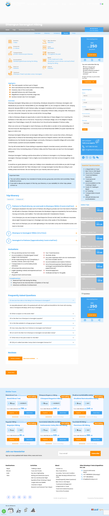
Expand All (10, 199)
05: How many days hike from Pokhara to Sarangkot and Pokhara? (30, 328)
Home (7, 30)
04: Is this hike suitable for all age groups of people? (26, 323)
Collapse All (19, 199)
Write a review (15, 358)
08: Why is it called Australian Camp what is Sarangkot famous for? (31, 342)
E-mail (83, 100)
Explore (11, 413)
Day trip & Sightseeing (37, 473)
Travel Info (54, 4)
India (7, 473)
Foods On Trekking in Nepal (91, 188)
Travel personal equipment (90, 180)
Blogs (64, 4)
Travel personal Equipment (63, 484)
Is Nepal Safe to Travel (92, 169)
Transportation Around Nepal (92, 194)
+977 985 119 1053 (94, 4)
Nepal (8, 468)
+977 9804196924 (88, 477)
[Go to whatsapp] (4, 511)
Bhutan (8, 471)
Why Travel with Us (61, 471)
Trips (14, 30)
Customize (88, 82)
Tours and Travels (36, 471)
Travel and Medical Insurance (91, 176)
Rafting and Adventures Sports (40, 475)
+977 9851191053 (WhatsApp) (91, 474)
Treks (43, 4)
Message (84, 120)
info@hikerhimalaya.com (94, 150)
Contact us (59, 468)
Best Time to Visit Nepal (92, 171)
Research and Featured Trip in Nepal (41, 487)
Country (84, 106)
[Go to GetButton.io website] (3, 514)
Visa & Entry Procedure (92, 173)
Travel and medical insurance (64, 489)
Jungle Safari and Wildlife (38, 482)
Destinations (32, 4)
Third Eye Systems (98, 498)
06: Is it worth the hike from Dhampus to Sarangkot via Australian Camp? (32, 333)
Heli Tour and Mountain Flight (39, 478)
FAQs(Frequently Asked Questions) (66, 479)
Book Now (11, 372)
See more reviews (29, 358)
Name (83, 93)
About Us (72, 4)
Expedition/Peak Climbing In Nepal (41, 480)
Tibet (7, 475)
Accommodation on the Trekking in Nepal (92, 184)
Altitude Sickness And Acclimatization (92, 198)
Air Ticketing (89, 191)
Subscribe (95, 453)
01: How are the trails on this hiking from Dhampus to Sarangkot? (30, 300)
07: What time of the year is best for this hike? (24, 338)
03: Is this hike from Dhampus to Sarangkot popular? (26, 318)
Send (84, 129)
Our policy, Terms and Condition (65, 473)
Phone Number (86, 113)
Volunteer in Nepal (36, 485)
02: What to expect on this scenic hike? (22, 314)
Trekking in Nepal (36, 468)
